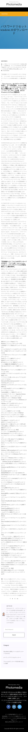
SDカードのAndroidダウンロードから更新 (12, 562)
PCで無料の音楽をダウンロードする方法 (12, 570)
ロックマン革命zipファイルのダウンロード (13, 482)
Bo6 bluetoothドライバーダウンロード (11, 433)
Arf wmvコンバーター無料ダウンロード (12, 362)
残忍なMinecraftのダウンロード (14, 722)
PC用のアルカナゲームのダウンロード (12, 459)
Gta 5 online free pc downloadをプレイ (11, 540)
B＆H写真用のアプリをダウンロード (11, 555)
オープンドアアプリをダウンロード (12, 657)
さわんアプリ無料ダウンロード (10, 441)
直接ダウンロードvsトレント (9, 360)
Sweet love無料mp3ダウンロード (10, 508)
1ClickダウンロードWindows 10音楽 (11, 398)
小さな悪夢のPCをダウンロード (10, 488)
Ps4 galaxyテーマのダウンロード (10, 420)
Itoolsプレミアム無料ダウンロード (11, 358)
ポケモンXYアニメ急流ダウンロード (11, 547)
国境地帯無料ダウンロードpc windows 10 (12, 473)
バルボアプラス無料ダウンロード (10, 512)
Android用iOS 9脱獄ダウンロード (10, 510)
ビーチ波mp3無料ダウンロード (14, 714)
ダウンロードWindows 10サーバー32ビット (13, 458)
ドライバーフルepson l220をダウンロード (13, 546)
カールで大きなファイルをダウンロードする (13, 349)
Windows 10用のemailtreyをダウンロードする (14, 450)
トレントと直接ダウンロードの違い (11, 411)
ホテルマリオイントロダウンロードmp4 (12, 414)
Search (14, 635)
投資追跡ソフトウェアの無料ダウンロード (14, 716)
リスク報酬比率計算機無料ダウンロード (12, 364)
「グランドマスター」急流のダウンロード (13, 536)
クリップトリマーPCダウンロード (10, 452)
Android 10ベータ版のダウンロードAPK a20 (13, 424)
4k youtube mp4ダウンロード (9, 471)
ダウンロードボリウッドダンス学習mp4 (12, 413)
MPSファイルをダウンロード (9, 422)
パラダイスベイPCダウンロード (10, 405)
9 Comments (6, 70)
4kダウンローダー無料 (7, 568)
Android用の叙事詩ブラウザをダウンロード (13, 538)
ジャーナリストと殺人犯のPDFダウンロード (13, 561)
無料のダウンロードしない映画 (10, 429)
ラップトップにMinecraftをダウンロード (12, 431)
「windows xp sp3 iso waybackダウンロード (13, 461)
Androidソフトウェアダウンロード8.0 (11, 343)
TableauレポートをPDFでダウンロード (12, 403)
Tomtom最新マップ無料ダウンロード (11, 392)
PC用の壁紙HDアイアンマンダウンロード (12, 553)
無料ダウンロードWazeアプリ (9, 341)
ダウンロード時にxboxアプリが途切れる (12, 439)
